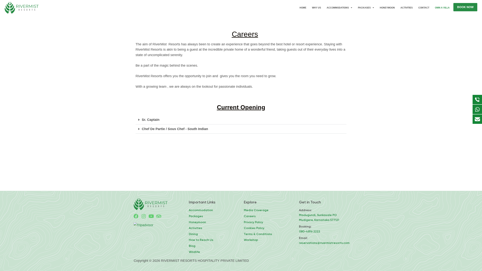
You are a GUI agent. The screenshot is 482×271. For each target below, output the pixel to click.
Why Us (316, 7)
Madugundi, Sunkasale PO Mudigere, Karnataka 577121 (319, 217)
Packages (364, 7)
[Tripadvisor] (158, 216)
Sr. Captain (150, 120)
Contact (423, 7)
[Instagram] (143, 216)
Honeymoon (387, 7)
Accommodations (338, 7)
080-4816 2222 (309, 231)
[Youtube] (151, 216)
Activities (406, 7)
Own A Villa (442, 7)
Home (303, 7)
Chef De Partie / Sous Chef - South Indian (175, 129)
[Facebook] (136, 216)
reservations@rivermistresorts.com (324, 243)
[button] (241, 119)
